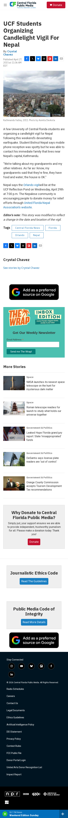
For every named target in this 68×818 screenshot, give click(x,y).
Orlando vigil (31, 185)
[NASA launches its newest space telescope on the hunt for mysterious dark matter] (14, 383)
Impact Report (14, 774)
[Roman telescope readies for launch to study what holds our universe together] (14, 408)
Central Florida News (27, 227)
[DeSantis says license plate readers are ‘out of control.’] (14, 459)
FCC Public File (14, 753)
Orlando (20, 235)
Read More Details (34, 622)
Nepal (36, 235)
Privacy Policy (14, 739)
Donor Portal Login (16, 760)
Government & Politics (39, 427)
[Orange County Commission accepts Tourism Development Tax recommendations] (14, 483)
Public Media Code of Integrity (34, 611)
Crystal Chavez (10, 53)
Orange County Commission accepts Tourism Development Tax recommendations (44, 486)
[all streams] (63, 814)
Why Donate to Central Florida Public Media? (34, 515)
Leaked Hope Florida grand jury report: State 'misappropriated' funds (44, 436)
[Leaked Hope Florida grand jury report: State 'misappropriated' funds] (14, 434)
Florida (53, 227)
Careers (11, 696)
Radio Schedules (15, 689)
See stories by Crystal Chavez (21, 268)
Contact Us (12, 703)
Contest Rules (14, 746)
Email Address (15, 339)
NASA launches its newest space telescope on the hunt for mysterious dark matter (45, 385)
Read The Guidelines (34, 581)
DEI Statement (14, 732)
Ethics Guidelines (15, 717)
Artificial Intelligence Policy (20, 724)
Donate (57, 4)
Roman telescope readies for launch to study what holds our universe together (43, 411)
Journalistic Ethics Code (34, 573)
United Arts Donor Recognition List (24, 767)
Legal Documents (16, 710)
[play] (5, 814)
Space (30, 377)
